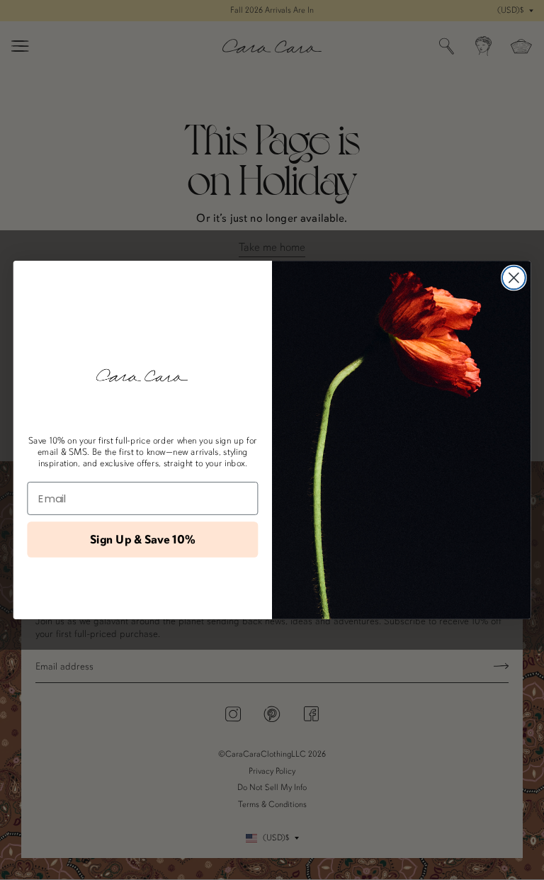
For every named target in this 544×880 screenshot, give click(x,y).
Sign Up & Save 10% (143, 539)
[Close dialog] (514, 278)
